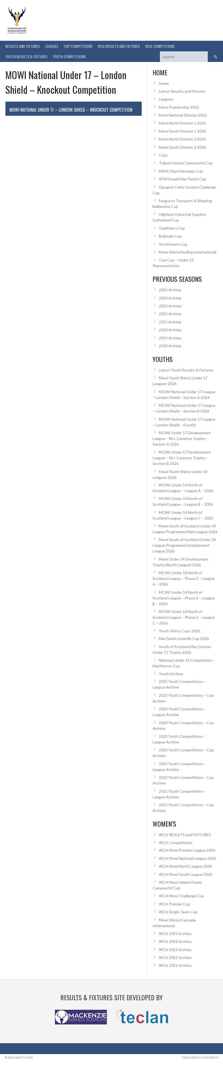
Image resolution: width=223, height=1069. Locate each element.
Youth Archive (171, 673)
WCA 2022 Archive (175, 957)
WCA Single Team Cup (178, 911)
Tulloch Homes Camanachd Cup (186, 163)
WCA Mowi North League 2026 (185, 866)
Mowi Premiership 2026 (179, 107)
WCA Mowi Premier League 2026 (187, 850)
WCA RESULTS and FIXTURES (119, 46)
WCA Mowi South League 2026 (185, 874)
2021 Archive (170, 322)
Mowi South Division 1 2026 (182, 131)
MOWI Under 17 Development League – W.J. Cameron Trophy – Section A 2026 (182, 438)
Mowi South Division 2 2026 (182, 147)
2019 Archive (170, 338)
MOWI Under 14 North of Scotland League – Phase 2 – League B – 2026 (184, 598)
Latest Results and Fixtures (182, 91)
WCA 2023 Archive (175, 949)
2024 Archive (170, 298)
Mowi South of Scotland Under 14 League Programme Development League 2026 (184, 545)
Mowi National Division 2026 (183, 115)
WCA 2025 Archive (175, 933)
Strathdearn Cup (173, 244)
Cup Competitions (78, 46)
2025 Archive (170, 289)
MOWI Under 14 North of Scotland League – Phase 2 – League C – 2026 (184, 617)
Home (164, 83)
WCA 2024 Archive (175, 941)
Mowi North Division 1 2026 (182, 123)
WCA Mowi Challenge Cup (181, 895)
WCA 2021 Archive (175, 965)
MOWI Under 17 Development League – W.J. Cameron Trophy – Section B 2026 (182, 458)
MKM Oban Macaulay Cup (181, 171)
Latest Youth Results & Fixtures (186, 370)
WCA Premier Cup (174, 904)
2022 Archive (170, 313)
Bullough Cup (170, 236)
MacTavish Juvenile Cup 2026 (184, 638)
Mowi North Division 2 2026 (182, 139)
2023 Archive (170, 306)
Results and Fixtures (22, 46)
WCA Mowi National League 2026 (187, 858)
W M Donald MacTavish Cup (182, 179)
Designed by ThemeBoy (200, 1057)
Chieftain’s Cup (172, 228)
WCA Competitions (175, 842)
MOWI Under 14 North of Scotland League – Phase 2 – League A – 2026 (184, 578)
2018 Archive (170, 345)
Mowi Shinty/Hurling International (187, 252)
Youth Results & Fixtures (26, 56)
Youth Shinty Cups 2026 (179, 631)
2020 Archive (170, 329)
